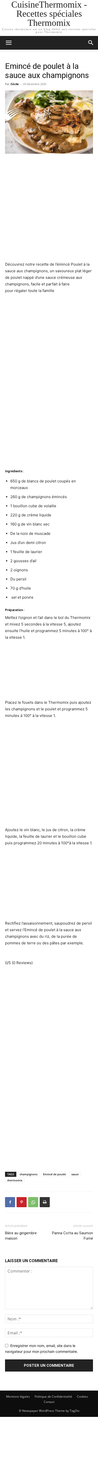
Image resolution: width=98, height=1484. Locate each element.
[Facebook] (10, 1202)
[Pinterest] (22, 1202)
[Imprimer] (45, 1202)
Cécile (15, 84)
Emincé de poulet (54, 1174)
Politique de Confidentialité (53, 1396)
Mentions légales (18, 1396)
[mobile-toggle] (9, 43)
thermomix (14, 1180)
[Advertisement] (49, 209)
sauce (75, 1174)
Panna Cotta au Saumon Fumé (72, 1236)
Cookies (82, 1396)
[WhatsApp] (33, 1202)
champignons (28, 1174)
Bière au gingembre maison (21, 1236)
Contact (49, 1402)
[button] (91, 43)
